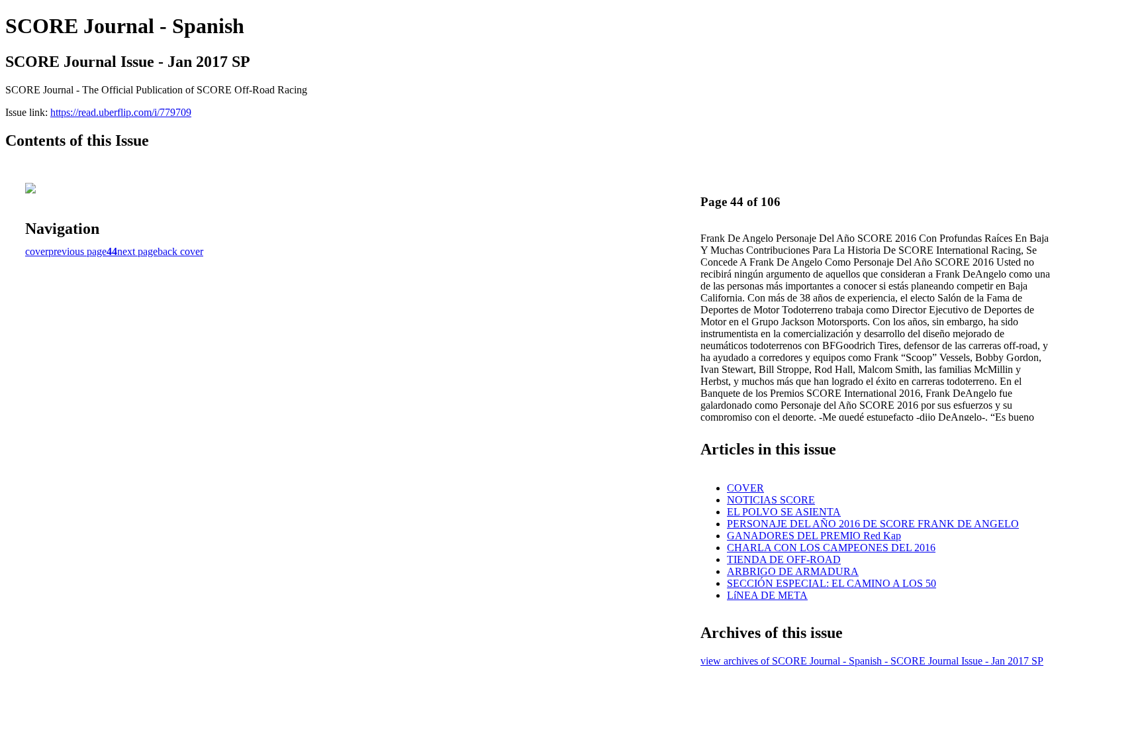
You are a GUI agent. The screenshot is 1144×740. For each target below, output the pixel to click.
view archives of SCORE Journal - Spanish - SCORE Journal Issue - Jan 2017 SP (871, 660)
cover (36, 251)
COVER (745, 488)
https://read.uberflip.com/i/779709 (120, 112)
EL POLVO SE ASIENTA (784, 511)
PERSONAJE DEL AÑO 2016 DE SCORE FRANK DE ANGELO (873, 523)
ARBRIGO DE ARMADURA (793, 571)
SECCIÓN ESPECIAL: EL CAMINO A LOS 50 (831, 583)
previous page (77, 251)
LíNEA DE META (767, 595)
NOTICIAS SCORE (771, 499)
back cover (180, 251)
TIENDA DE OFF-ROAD (784, 559)
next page (137, 251)
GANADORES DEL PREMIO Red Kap (814, 535)
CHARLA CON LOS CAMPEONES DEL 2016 (831, 547)
